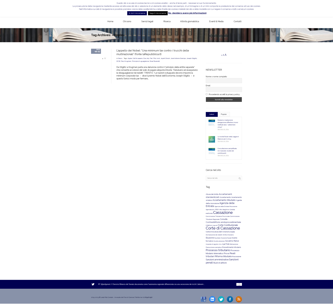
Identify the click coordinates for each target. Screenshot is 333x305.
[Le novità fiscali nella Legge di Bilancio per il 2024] (212, 139)
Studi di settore (220, 263)
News (120, 58)
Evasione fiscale (226, 238)
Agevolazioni (210, 209)
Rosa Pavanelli (155, 61)
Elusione (210, 237)
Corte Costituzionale (228, 225)
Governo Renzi (232, 241)
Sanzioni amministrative (217, 259)
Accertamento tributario (224, 200)
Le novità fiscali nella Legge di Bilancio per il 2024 (228, 138)
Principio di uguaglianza (140, 61)
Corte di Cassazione (223, 228)
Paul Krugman (126, 61)
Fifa (154, 58)
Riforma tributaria (223, 256)
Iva (227, 244)
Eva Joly (146, 58)
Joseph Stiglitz (192, 58)
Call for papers (138, 58)
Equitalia (217, 238)
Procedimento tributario (231, 247)
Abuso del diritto (212, 194)
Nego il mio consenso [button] (158, 13)
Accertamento (225, 197)
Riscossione (236, 256)
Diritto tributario (228, 235)
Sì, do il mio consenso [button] (137, 13)
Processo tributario (218, 250)
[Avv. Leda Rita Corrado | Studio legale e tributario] (93, 21)
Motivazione (234, 244)
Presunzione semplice (214, 247)
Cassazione (223, 212)
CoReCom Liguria (211, 225)
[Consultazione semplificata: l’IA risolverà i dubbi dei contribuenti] (212, 151)
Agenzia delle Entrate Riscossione (226, 206)
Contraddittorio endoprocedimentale (223, 222)
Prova (226, 253)
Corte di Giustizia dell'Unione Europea (220, 232)
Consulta (223, 219)
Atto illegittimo (224, 209)
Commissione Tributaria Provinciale (218, 216)
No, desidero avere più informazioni (187, 13)
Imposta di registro (212, 244)
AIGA (217, 209)
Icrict (158, 58)
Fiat (151, 58)
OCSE (118, 61)
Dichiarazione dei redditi (214, 235)
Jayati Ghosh (165, 58)
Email (208, 86)
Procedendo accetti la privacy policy (224, 94)
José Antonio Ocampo (178, 58)
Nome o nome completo (216, 77)
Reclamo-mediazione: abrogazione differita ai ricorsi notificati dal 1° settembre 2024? (228, 123)
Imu (220, 244)
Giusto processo (219, 241)
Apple (130, 58)
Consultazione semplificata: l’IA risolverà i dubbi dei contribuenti (227, 151)
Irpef (224, 244)
